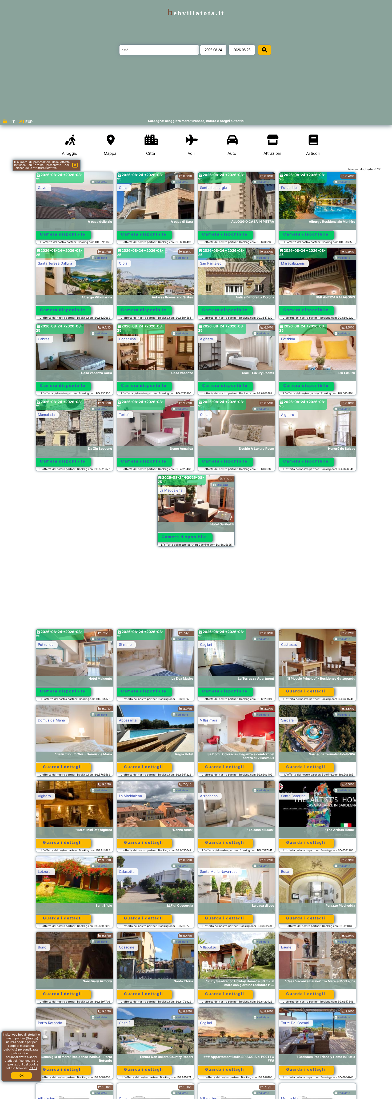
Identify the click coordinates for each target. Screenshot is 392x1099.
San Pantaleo (211, 263)
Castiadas (289, 644)
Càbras (43, 339)
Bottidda (288, 339)
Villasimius (208, 720)
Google (32, 1038)
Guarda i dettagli (305, 691)
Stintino (125, 644)
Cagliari (206, 644)
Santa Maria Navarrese (219, 871)
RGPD (33, 1068)
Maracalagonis (293, 263)
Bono (42, 947)
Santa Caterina (293, 796)
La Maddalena (170, 490)
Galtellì (124, 1023)
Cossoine (126, 947)
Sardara (287, 720)
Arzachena (209, 796)
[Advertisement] (196, 590)
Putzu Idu (289, 187)
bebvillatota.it (196, 13)
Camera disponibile (62, 234)
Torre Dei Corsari (295, 1023)
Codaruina (127, 339)
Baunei (286, 947)
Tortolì (124, 414)
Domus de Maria (51, 720)
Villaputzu (208, 947)
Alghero (206, 339)
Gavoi (42, 187)
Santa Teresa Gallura (55, 263)
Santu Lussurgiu (213, 187)
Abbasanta (128, 720)
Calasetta (126, 871)
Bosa (285, 871)
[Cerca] (264, 49)
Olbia (123, 187)
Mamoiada (46, 414)
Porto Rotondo (50, 1023)
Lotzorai (44, 871)
